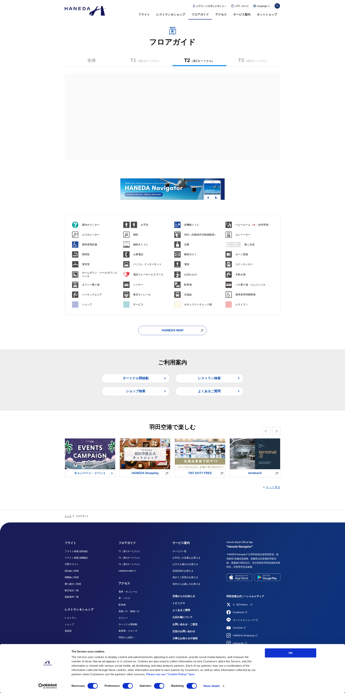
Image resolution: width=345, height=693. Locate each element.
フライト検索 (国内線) (76, 551)
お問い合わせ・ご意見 (185, 624)
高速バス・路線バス (129, 611)
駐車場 (122, 604)
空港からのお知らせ (183, 596)
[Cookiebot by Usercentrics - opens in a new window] (47, 686)
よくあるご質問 (209, 391)
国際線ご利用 (72, 577)
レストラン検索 (209, 378)
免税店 (68, 630)
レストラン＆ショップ (170, 14)
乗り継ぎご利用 (73, 584)
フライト (144, 14)
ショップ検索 (135, 391)
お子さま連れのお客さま (185, 564)
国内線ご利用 (72, 571)
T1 (145, 60)
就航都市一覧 (72, 597)
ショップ (69, 624)
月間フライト (72, 564)
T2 (199, 60)
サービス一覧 (179, 551)
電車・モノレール (128, 591)
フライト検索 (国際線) (76, 557)
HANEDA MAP (172, 330)
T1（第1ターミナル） (130, 551)
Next (276, 430)
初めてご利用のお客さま (185, 577)
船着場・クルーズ (128, 630)
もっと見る (273, 487)
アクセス (221, 14)
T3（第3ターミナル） (130, 564)
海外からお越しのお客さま (186, 584)
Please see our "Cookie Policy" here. (170, 674)
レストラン (70, 618)
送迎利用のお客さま (183, 571)
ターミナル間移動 (136, 378)
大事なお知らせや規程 (185, 638)
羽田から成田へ (127, 637)
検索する (277, 6)
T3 (253, 60)
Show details (211, 685)
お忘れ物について (182, 617)
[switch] (128, 686)
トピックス (178, 603)
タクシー (123, 618)
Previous (266, 430)
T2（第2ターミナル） (130, 557)
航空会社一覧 (72, 590)
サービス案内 (241, 14)
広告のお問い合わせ (183, 631)
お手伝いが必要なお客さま (186, 557)
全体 (91, 60)
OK (291, 652)
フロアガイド (200, 14)
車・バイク (124, 598)
